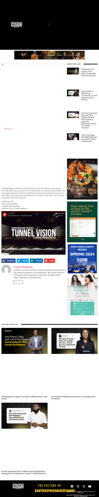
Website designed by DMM (77, 491)
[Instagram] (78, 486)
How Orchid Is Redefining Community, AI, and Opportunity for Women (89, 95)
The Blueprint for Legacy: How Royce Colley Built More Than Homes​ (88, 72)
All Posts (18, 282)
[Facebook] (72, 486)
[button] (49, 24)
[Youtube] (89, 486)
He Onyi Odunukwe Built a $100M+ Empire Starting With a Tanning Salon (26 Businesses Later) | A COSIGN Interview (89, 120)
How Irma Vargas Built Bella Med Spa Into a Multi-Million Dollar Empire (89, 138)
